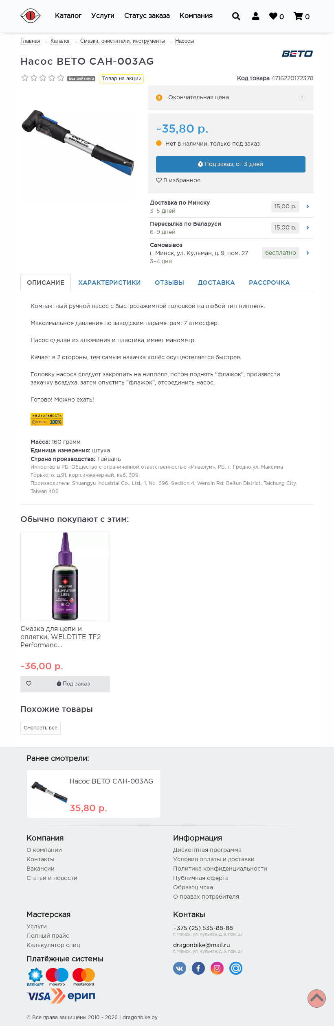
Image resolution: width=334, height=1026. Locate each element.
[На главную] (35, 16)
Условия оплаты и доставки (214, 859)
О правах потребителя (206, 897)
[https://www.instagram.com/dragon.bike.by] (217, 968)
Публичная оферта (201, 878)
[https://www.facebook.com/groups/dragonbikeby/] (198, 968)
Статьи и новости (51, 878)
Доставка (216, 282)
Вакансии (40, 869)
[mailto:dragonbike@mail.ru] (235, 968)
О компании (44, 850)
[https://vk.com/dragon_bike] (179, 968)
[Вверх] (317, 998)
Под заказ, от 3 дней (233, 164)
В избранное (181, 180)
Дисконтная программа (207, 850)
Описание (45, 282)
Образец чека (193, 887)
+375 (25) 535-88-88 (208, 931)
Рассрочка (269, 282)
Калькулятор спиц (53, 945)
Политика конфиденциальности (220, 869)
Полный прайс (47, 936)
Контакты (40, 859)
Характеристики (109, 282)
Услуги (36, 926)
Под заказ (75, 684)
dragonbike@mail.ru (208, 948)
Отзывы (169, 282)
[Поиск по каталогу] (236, 16)
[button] (68, 16)
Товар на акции (122, 78)
